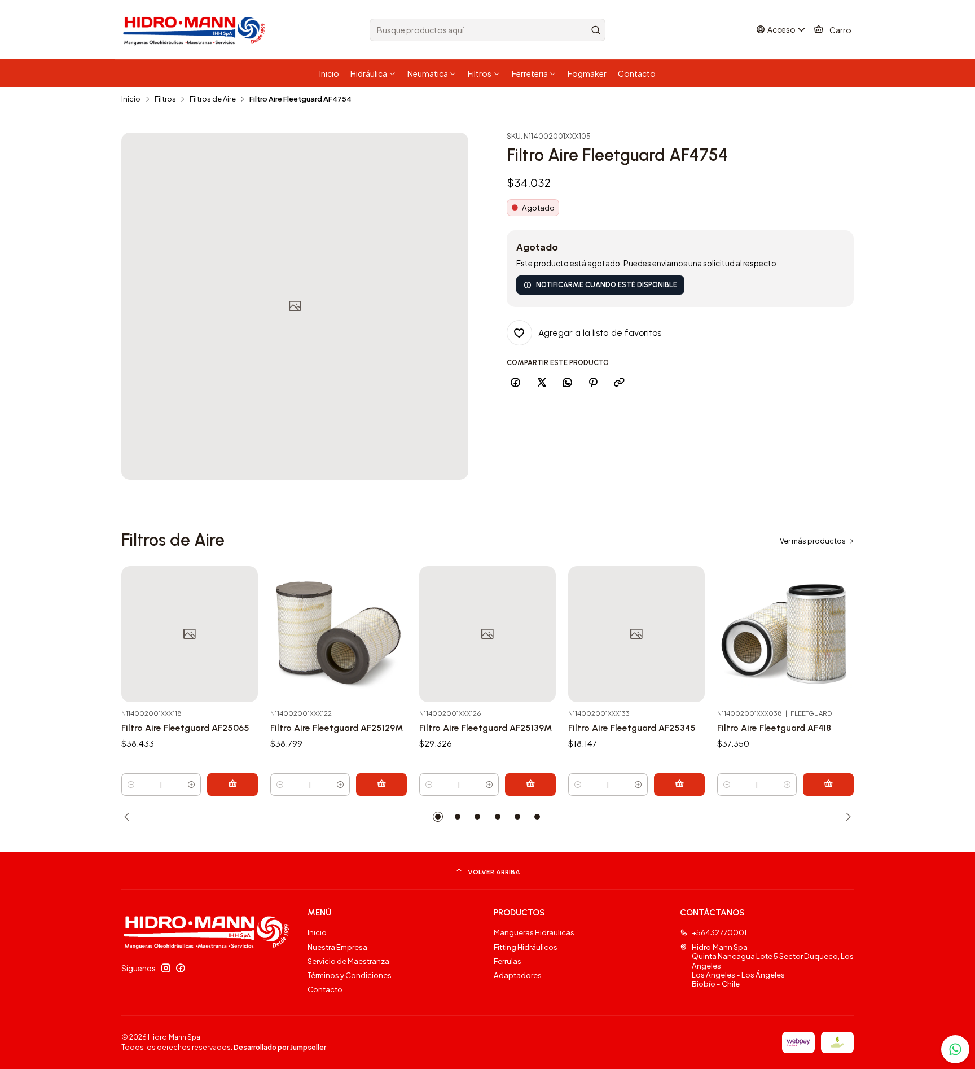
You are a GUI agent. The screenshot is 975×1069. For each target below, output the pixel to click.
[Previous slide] (129, 816)
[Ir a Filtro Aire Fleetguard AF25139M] (487, 634)
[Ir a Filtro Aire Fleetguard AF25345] (636, 634)
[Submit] (595, 30)
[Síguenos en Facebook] (180, 968)
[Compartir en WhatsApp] (567, 382)
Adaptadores (518, 975)
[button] (438, 816)
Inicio (130, 99)
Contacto (325, 989)
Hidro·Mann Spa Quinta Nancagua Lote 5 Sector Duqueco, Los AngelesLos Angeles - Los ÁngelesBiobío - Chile (773, 965)
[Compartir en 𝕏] (541, 382)
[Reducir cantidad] (130, 784)
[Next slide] (845, 816)
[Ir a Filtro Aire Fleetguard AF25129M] (338, 634)
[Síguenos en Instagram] (166, 968)
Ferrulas (507, 961)
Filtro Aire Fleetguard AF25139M (485, 727)
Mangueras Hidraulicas (534, 932)
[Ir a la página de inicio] (195, 30)
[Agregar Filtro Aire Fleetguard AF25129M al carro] (381, 784)
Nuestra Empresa (337, 947)
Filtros (165, 99)
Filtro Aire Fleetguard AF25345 (632, 727)
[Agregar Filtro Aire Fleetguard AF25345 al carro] (679, 784)
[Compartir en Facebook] (516, 382)
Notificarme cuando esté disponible (606, 285)
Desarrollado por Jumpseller (280, 1047)
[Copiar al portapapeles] (618, 382)
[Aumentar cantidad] (191, 784)
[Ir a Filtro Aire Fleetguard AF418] (785, 634)
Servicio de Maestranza (348, 961)
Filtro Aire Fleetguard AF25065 (185, 727)
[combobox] (487, 30)
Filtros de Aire (213, 99)
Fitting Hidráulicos (525, 947)
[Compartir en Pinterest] (593, 382)
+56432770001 (719, 932)
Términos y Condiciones (350, 975)
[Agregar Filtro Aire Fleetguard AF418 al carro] (828, 784)
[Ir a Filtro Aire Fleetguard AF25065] (189, 634)
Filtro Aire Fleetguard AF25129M (336, 727)
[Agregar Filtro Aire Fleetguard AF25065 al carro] (232, 784)
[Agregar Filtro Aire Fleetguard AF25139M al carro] (530, 784)
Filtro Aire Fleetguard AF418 (774, 727)
